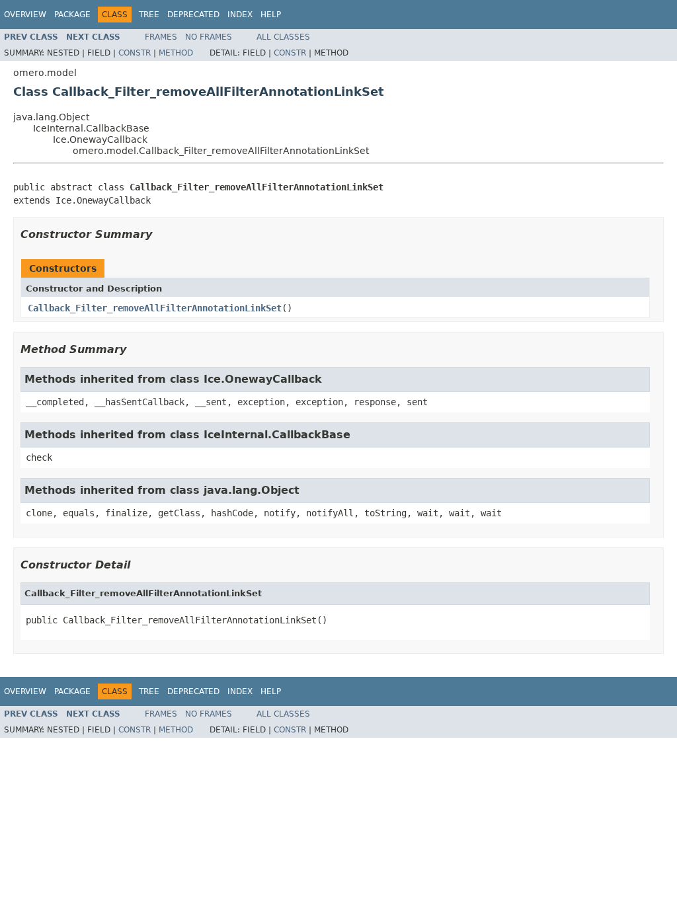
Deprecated (193, 14)
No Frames (208, 37)
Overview (25, 14)
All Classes (283, 37)
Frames (161, 37)
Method (176, 53)
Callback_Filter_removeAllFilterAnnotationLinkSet (155, 308)
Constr (134, 53)
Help (270, 14)
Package (72, 14)
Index (240, 14)
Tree (149, 14)
